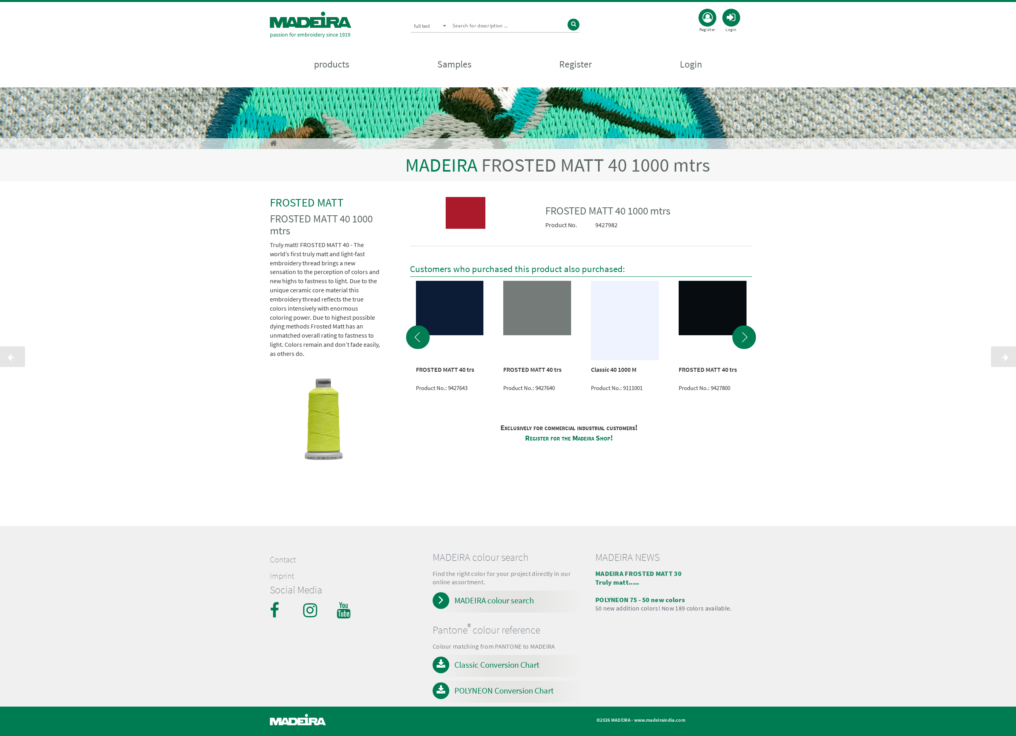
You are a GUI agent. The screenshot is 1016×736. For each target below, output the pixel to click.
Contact (283, 559)
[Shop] (273, 143)
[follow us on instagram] (311, 610)
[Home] (310, 20)
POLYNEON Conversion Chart (504, 690)
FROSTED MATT (307, 202)
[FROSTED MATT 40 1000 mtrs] (466, 214)
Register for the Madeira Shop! (569, 437)
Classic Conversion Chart (496, 664)
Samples (454, 64)
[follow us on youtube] (344, 610)
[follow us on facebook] (278, 610)
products (331, 64)
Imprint (282, 576)
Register (575, 64)
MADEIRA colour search (494, 600)
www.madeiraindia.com (659, 720)
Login (691, 64)
